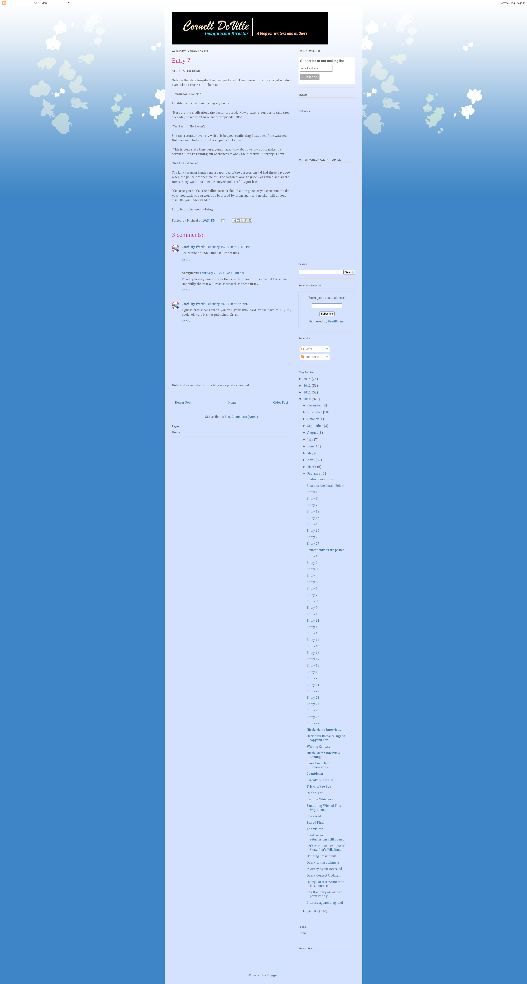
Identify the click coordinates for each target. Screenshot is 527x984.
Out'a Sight (315, 793)
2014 (307, 379)
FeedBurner (336, 321)
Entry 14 (313, 640)
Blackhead (314, 816)
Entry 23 (313, 697)
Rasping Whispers (320, 799)
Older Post (280, 402)
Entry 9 (312, 607)
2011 (307, 392)
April (311, 460)
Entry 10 (313, 614)
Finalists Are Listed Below (325, 486)
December (315, 405)
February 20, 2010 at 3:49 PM (227, 304)
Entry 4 (312, 575)
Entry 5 (312, 582)
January (313, 911)
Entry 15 (313, 518)
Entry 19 (313, 530)
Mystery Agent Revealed (324, 869)
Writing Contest (318, 746)
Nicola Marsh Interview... (324, 730)
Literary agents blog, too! (325, 903)
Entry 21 (313, 685)
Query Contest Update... (323, 875)
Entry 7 (312, 505)
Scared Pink (315, 822)
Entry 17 (313, 659)
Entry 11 (313, 620)
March (312, 467)
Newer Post (183, 402)
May (310, 453)
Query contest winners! (323, 862)
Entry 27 (313, 543)
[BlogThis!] (238, 220)
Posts (308, 349)
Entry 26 (313, 717)
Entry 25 (313, 710)
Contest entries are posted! (326, 550)
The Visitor (315, 829)
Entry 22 (313, 691)
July (310, 439)
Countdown (315, 773)
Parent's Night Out (320, 780)
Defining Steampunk (321, 856)
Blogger (272, 975)
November (315, 412)
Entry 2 (312, 563)
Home (232, 402)
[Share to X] (242, 220)
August (312, 432)
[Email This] (234, 220)
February (314, 473)
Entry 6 (312, 588)
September (315, 426)
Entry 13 (313, 633)
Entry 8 (312, 601)
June (311, 446)
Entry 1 (312, 492)
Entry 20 (313, 537)
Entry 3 (312, 498)
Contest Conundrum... (322, 479)
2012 (307, 386)
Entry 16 (313, 653)
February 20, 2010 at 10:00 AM (222, 273)
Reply (186, 259)
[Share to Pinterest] (250, 220)
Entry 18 (313, 524)
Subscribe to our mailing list (322, 61)
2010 (307, 399)
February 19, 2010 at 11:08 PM (228, 247)
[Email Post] (223, 220)
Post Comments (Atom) (241, 417)
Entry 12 (313, 511)
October (313, 419)
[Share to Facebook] (246, 220)
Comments (311, 357)
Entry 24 (313, 704)
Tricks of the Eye (319, 786)
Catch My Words (193, 247)
